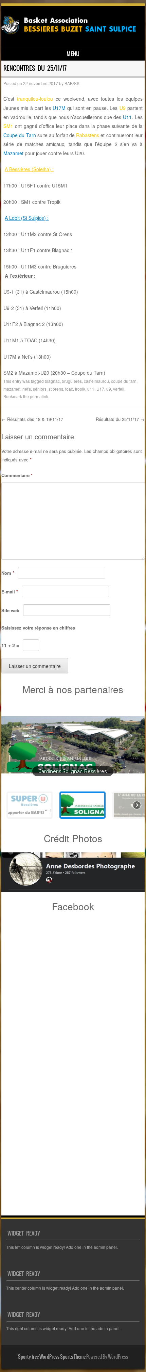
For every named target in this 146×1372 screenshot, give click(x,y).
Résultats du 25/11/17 (120, 419)
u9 (108, 389)
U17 (100, 389)
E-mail (9, 591)
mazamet (11, 389)
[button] (72, 745)
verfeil (118, 389)
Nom (7, 573)
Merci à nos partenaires (72, 689)
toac (69, 389)
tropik (80, 389)
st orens (56, 389)
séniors (40, 389)
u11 (90, 389)
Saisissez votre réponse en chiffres (38, 627)
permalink (39, 396)
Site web (10, 610)
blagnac (52, 381)
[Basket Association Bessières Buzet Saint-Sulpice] (71, 35)
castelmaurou (96, 381)
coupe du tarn (123, 381)
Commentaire (17, 475)
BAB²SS (72, 83)
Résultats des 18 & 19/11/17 (32, 419)
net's (26, 389)
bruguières (72, 381)
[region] (72, 764)
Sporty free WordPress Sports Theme (52, 1356)
